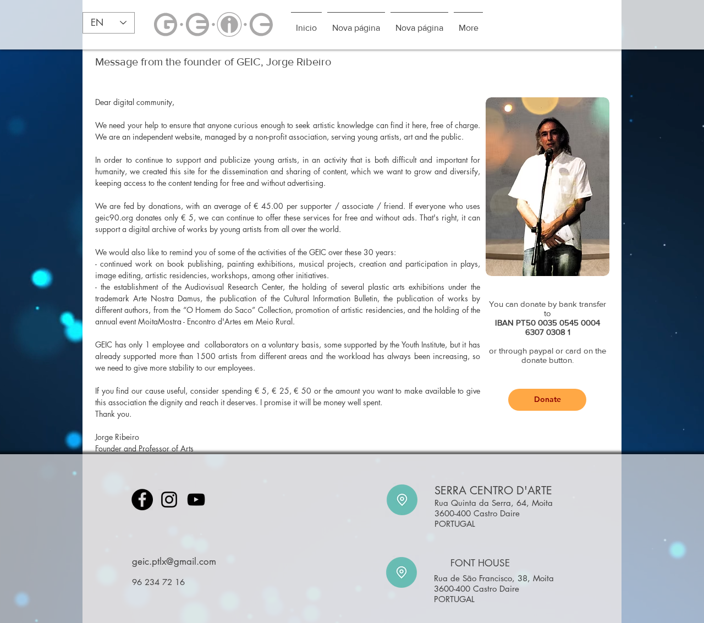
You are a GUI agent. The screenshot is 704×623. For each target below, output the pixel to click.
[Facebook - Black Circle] (142, 499)
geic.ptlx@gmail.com (174, 561)
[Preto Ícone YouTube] (196, 499)
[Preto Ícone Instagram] (169, 499)
